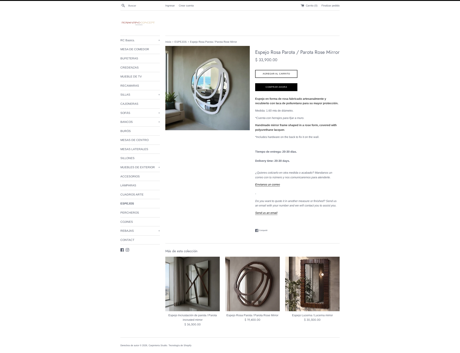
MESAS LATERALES (134, 149)
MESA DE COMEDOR (134, 49)
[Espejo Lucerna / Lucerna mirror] (312, 284)
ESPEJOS (127, 203)
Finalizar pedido (330, 5)
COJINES (126, 221)
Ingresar (170, 5)
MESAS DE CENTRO (134, 140)
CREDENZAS (129, 67)
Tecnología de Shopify (180, 345)
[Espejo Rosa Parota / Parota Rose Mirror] (252, 284)
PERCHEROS (129, 212)
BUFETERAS (129, 58)
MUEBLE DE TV (131, 76)
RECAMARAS (129, 85)
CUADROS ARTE (132, 194)
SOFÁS (140, 112)
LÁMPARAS (128, 185)
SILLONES (127, 158)
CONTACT (127, 239)
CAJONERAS (129, 103)
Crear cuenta (186, 5)
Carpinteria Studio (158, 345)
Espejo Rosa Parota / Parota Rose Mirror (252, 315)
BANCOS (140, 121)
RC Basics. (140, 40)
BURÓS (125, 131)
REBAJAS (140, 230)
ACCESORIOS (130, 176)
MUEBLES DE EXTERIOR (140, 167)
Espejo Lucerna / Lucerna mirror (312, 315)
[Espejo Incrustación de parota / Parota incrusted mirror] (192, 284)
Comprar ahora (276, 87)
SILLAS (140, 94)
